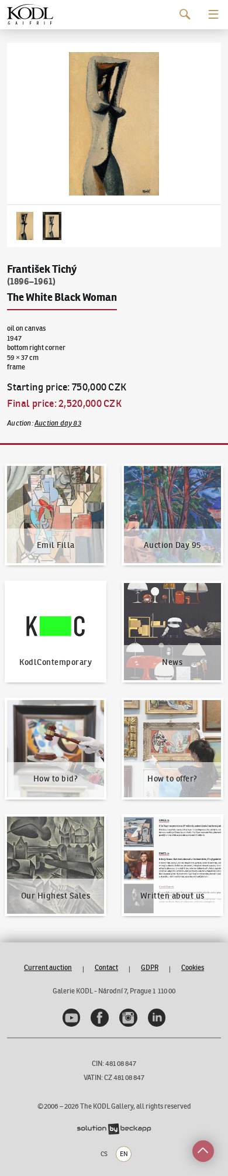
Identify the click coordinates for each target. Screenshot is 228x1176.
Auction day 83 (57, 423)
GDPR (149, 967)
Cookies (192, 967)
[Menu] (214, 14)
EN (124, 1154)
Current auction (48, 967)
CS (104, 1154)
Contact (106, 967)
